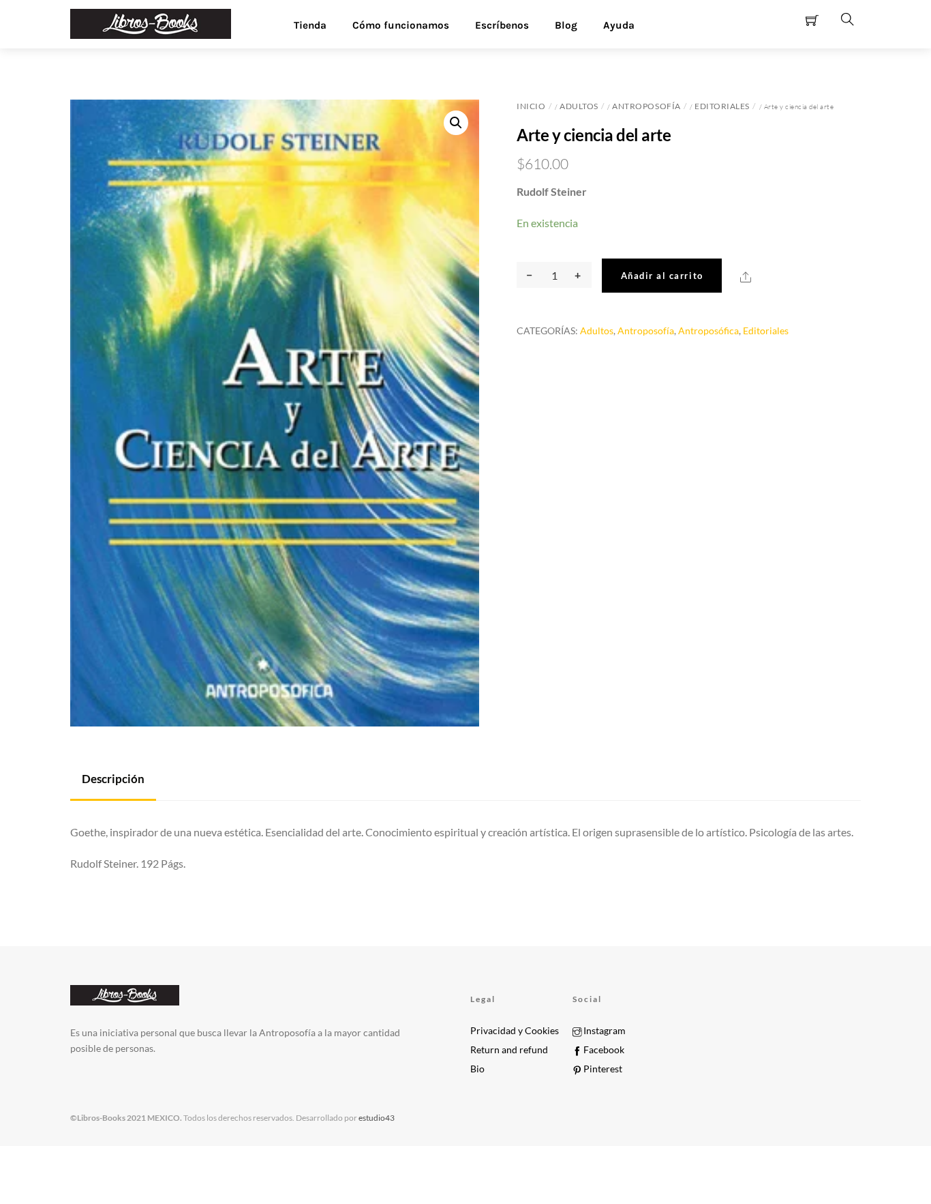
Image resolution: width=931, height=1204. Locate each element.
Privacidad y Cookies (514, 1030)
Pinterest (601, 1068)
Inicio (531, 106)
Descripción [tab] (113, 779)
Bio (477, 1068)
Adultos (579, 106)
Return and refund (509, 1049)
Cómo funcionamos (400, 25)
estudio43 (376, 1118)
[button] (456, 123)
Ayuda (619, 25)
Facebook (602, 1049)
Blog (566, 25)
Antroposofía (646, 106)
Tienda (310, 25)
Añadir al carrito (662, 275)
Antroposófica (708, 330)
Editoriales (722, 106)
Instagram (603, 1030)
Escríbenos (502, 25)
